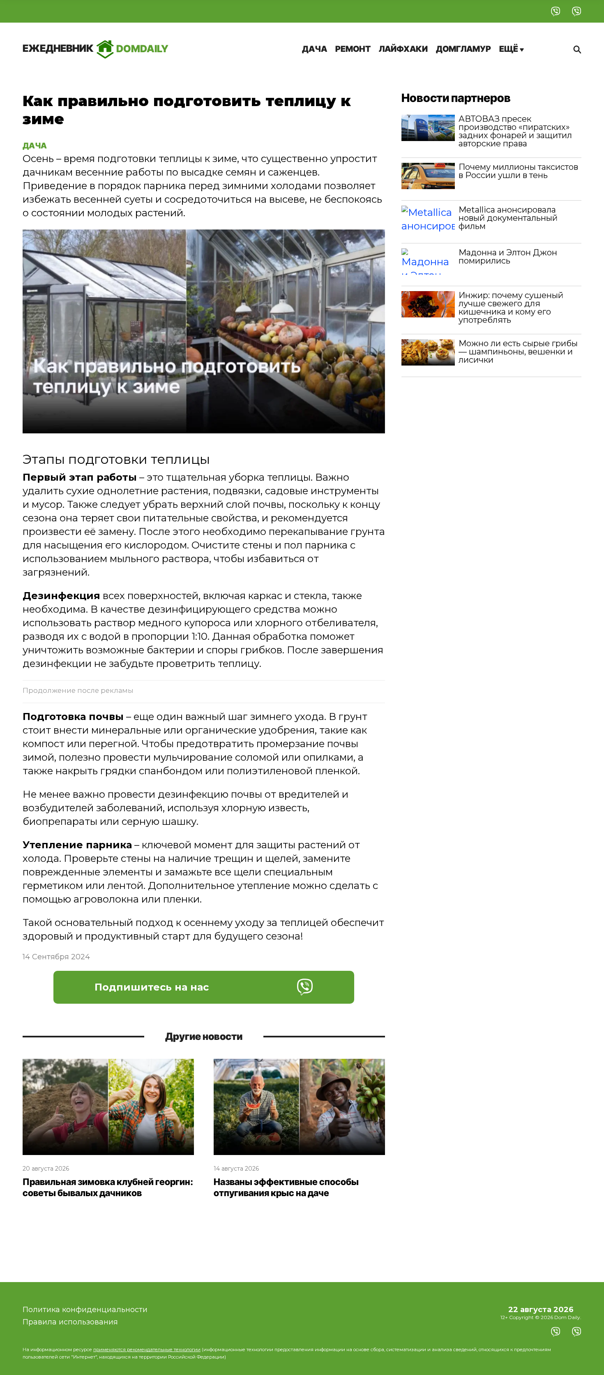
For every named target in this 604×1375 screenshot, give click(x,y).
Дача (314, 49)
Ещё (509, 49)
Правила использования (70, 1321)
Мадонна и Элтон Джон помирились (508, 257)
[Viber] (555, 11)
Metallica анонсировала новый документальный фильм (508, 218)
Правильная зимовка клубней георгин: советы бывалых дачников (108, 1187)
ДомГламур (463, 49)
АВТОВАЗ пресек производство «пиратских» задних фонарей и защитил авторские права (515, 131)
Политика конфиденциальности (85, 1309)
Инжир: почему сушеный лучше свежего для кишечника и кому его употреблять (511, 307)
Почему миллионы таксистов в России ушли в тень (518, 171)
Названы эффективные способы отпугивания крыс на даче (286, 1187)
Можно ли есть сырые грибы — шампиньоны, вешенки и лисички (518, 351)
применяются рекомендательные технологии (147, 1349)
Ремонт (353, 49)
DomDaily (95, 48)
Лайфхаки (403, 49)
